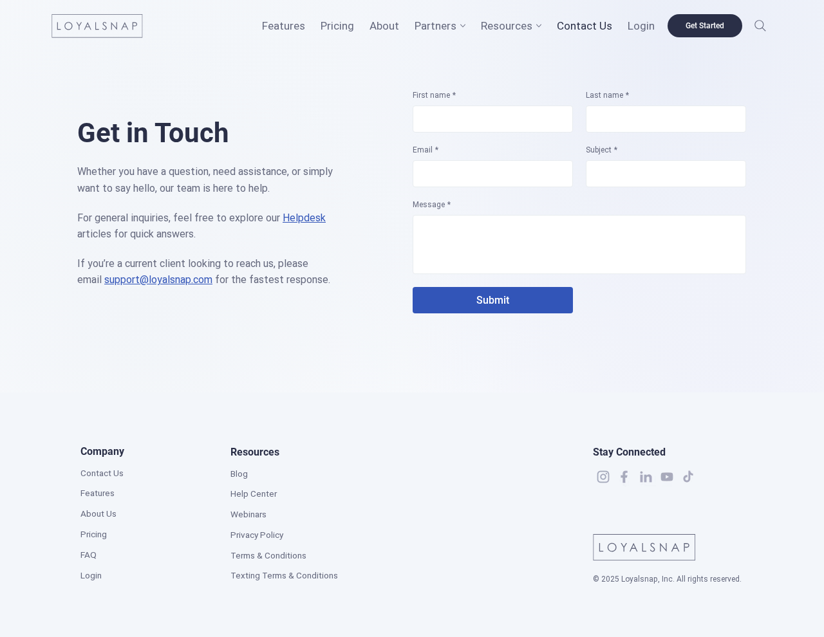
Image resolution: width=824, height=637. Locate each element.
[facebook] (624, 476)
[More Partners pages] (462, 25)
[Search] (760, 25)
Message (432, 204)
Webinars (248, 514)
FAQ (88, 554)
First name (434, 95)
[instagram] (603, 476)
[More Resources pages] (538, 25)
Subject (601, 149)
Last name (607, 95)
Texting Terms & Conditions (284, 575)
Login (91, 575)
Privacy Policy (256, 535)
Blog (239, 473)
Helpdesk (304, 218)
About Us (98, 513)
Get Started (705, 25)
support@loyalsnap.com (158, 279)
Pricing (93, 534)
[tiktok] (688, 476)
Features (97, 493)
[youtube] (667, 476)
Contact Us (102, 473)
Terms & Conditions (268, 555)
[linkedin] (645, 476)
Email (425, 149)
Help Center (253, 493)
